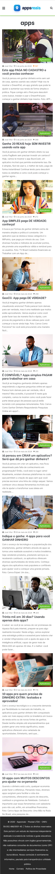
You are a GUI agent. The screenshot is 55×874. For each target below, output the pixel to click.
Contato (20, 869)
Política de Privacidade (36, 869)
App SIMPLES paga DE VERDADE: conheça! (24, 222)
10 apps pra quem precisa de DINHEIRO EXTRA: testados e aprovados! (22, 697)
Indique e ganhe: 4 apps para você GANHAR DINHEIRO (26, 537)
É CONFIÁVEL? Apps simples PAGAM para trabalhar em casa (27, 376)
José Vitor (8, 66)
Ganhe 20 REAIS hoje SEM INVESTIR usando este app (26, 145)
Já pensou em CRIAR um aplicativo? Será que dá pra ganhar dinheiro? (27, 457)
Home (11, 869)
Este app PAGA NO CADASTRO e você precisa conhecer (24, 71)
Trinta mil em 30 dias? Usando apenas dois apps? (23, 618)
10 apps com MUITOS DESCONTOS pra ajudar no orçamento (26, 779)
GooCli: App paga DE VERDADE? (24, 297)
